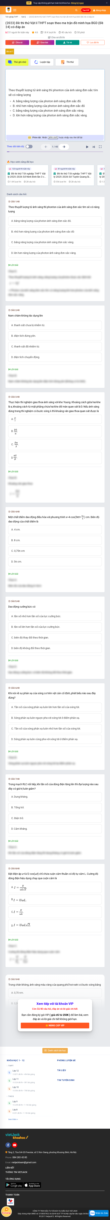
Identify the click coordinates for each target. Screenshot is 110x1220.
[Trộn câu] (94, 147)
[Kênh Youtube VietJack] (14, 1145)
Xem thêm (12, 1119)
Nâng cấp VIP (56, 1025)
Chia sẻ (18, 42)
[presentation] (14, 419)
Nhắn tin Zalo (101, 1213)
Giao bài (44, 42)
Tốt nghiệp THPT (11, 17)
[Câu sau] (64, 147)
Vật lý (23, 17)
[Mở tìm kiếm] (76, 10)
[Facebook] (8, 1145)
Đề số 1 (9, 51)
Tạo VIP (85, 10)
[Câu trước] (46, 147)
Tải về (69, 42)
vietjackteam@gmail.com (23, 1162)
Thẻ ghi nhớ (20, 62)
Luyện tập (45, 62)
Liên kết (10, 1167)
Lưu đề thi (94, 42)
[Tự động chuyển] (87, 147)
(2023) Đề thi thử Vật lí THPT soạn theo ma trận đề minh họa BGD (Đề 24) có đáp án (61, 17)
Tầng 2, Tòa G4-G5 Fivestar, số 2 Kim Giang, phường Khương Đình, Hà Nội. (42, 1152)
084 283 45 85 (19, 1157)
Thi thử (70, 62)
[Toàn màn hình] (100, 147)
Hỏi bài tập (6, 1213)
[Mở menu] (14, 10)
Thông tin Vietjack (16, 1172)
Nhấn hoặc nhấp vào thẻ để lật (57, 137)
